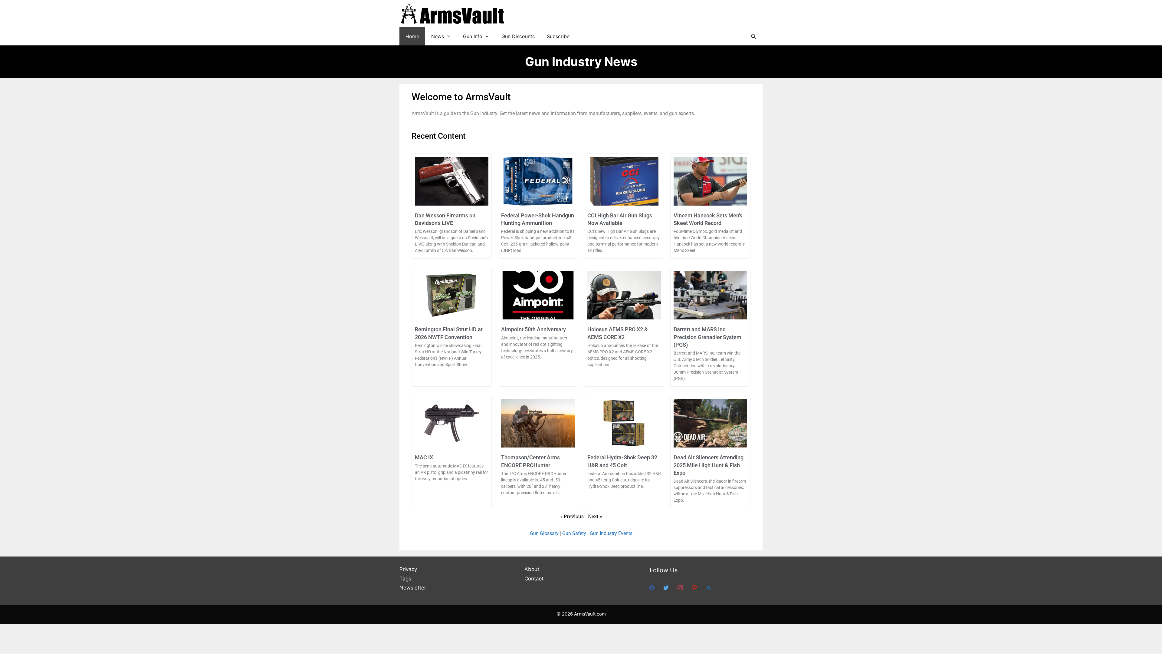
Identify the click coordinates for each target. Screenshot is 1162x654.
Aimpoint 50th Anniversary (533, 329)
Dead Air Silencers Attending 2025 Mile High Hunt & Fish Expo (708, 465)
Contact (533, 579)
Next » (595, 516)
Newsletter (412, 588)
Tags (405, 579)
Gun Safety (574, 533)
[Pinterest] (694, 587)
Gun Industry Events (611, 533)
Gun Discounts (518, 36)
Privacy (408, 569)
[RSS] (709, 587)
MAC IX (424, 457)
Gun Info (472, 36)
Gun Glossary (544, 533)
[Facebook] (652, 587)
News (437, 36)
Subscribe (558, 36)
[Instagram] (680, 587)
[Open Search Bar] (753, 36)
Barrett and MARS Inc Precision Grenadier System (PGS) (707, 337)
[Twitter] (666, 587)
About (531, 569)
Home (412, 36)
